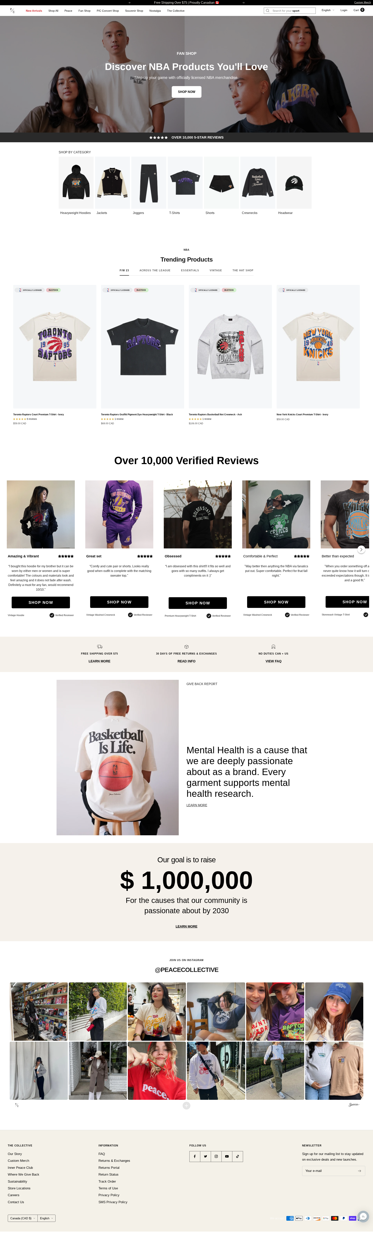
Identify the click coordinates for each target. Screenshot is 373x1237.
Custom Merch (362, 2)
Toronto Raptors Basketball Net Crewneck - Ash (215, 414)
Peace (68, 10)
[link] (186, 74)
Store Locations (19, 1188)
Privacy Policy (108, 1195)
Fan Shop (84, 10)
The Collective (176, 10)
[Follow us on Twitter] (205, 1156)
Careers (13, 1195)
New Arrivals (34, 10)
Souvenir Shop (134, 10)
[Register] (359, 1171)
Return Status (108, 1174)
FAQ (101, 1154)
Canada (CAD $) (20, 1218)
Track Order (107, 1181)
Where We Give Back (23, 1174)
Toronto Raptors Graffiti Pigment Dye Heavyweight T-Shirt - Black (137, 414)
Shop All (53, 10)
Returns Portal (108, 1168)
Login (344, 10)
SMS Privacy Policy (112, 1202)
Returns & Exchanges (114, 1161)
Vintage (216, 270)
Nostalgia (155, 10)
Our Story (15, 1154)
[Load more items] (186, 1106)
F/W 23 (124, 270)
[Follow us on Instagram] (216, 1156)
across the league (155, 270)
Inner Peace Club (20, 1168)
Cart (358, 10)
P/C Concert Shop (108, 10)
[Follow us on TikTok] (237, 1156)
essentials (190, 270)
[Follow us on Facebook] (194, 1156)
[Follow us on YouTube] (226, 1156)
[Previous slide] (63, 186)
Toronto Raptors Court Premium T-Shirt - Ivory (38, 414)
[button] (38, 1011)
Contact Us (16, 1202)
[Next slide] (361, 549)
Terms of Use (108, 1188)
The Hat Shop (243, 270)
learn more (186, 926)
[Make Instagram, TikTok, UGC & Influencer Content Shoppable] (354, 1105)
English (326, 10)
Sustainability (17, 1181)
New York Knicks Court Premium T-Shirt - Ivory (302, 414)
